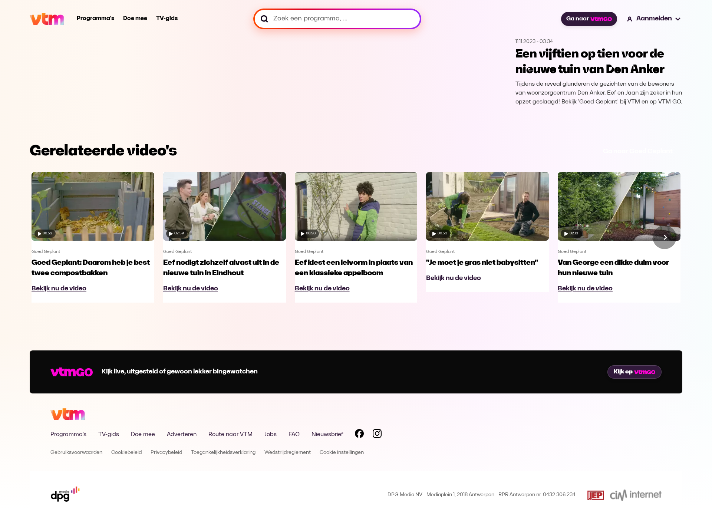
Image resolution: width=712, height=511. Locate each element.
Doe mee (135, 19)
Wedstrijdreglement (287, 452)
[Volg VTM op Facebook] (359, 435)
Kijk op (623, 372)
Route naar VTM (230, 435)
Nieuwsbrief (327, 435)
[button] (654, 18)
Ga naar (577, 19)
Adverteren (182, 435)
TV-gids (167, 19)
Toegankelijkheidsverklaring (223, 452)
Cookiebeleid (126, 452)
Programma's (95, 19)
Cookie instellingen (342, 452)
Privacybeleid (166, 452)
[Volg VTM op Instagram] (377, 435)
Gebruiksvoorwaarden (76, 452)
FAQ (294, 435)
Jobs (270, 435)
